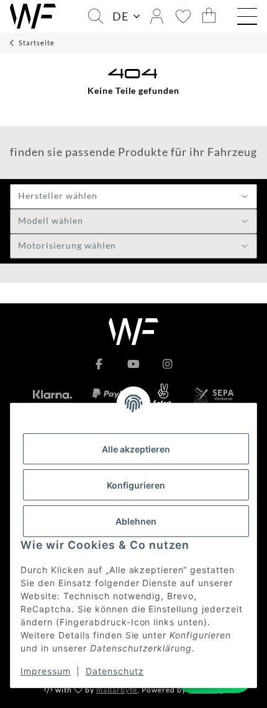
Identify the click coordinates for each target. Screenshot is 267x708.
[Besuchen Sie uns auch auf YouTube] (134, 364)
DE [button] (120, 16)
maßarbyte (116, 689)
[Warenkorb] (209, 16)
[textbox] (133, 197)
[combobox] (133, 196)
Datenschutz (115, 671)
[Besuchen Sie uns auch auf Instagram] (167, 364)
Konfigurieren (136, 485)
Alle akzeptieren (136, 449)
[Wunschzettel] (183, 16)
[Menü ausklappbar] (247, 18)
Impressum (45, 671)
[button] (96, 16)
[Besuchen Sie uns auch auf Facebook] (100, 364)
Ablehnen (135, 521)
